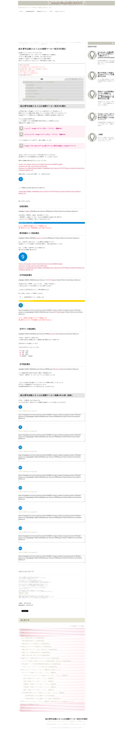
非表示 (74, 79)
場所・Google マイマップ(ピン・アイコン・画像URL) (38, 678)
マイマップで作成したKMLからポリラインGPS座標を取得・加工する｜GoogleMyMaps (46, 661)
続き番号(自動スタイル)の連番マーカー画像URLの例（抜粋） (41, 99)
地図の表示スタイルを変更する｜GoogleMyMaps (36, 643)
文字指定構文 (31, 96)
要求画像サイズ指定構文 (34, 88)
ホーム (21, 11)
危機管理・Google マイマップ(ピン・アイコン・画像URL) (39, 684)
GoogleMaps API (30, 11)
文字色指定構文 (31, 91)
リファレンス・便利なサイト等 (29, 704)
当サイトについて (60, 11)
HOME (20, 42)
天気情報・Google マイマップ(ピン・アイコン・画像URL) (39, 687)
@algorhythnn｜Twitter (23, 592)
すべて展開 (72, 626)
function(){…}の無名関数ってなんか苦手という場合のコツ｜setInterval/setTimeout (106, 54)
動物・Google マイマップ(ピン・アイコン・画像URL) (38, 690)
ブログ (51, 11)
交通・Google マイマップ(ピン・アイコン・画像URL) (38, 681)
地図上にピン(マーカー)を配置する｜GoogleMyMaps (37, 646)
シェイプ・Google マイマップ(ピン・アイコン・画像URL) (39, 672)
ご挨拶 (100, 134)
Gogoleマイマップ (42, 11)
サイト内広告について (72, 721)
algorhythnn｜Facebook (24, 594)
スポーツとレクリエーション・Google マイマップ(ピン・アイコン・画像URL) (45, 675)
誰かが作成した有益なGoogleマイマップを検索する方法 (106, 74)
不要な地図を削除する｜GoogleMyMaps (33, 641)
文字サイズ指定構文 (33, 93)
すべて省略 (80, 626)
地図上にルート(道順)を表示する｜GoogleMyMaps (36, 652)
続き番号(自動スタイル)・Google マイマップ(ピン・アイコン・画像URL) (43, 692)
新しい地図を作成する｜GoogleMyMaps (33, 638)
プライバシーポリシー (62, 721)
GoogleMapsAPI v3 (25, 629)
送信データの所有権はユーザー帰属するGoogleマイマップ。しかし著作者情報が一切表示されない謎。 (106, 95)
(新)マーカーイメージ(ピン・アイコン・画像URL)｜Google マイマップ (53, 42)
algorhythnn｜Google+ (23, 593)
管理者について (81, 721)
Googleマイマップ (28, 42)
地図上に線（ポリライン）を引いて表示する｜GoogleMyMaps (39, 649)
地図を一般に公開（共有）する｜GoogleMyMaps (36, 655)
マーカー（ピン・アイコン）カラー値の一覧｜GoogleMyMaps (39, 667)
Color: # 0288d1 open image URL (28, 411)
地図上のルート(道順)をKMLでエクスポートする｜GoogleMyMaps (40, 658)
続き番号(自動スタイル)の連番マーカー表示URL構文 (38, 82)
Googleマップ (24, 632)
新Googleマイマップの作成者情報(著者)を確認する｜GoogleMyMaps (41, 664)
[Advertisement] (66, 27)
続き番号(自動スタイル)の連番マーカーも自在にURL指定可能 (42, 698)
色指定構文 (30, 85)
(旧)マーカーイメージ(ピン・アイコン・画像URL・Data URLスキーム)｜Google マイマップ (47, 701)
